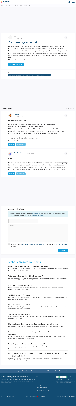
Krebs (32, 75)
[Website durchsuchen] (65, 2)
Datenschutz (65, 396)
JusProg (69, 382)
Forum (2, 5)
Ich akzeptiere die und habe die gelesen (39, 245)
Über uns (50, 371)
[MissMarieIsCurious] (11, 154)
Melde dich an (36, 213)
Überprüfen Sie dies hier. (43, 390)
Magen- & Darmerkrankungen (43, 75)
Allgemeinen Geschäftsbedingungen (33, 244)
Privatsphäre (72, 396)
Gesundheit (19, 75)
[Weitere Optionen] (66, 37)
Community (15, 371)
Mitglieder (23, 371)
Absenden (63, 250)
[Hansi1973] (11, 115)
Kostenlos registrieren (38, 215)
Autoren (56, 371)
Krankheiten (26, 75)
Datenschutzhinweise (60, 244)
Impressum (58, 396)
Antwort (11, 225)
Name (10, 220)
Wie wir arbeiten (64, 371)
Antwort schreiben (16, 64)
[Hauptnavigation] (73, 2)
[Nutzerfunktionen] (69, 2)
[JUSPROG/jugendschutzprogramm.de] (61, 377)
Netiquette (29, 371)
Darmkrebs (17, 5)
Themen (8, 5)
